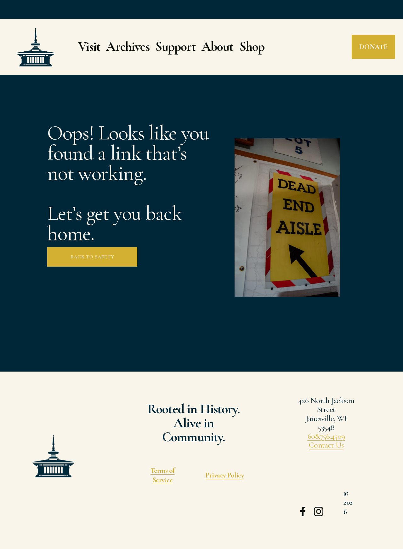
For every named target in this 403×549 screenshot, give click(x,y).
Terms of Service (162, 475)
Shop (252, 47)
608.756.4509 (326, 436)
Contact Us (326, 445)
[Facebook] (303, 511)
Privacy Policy (225, 475)
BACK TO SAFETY (92, 257)
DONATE (373, 47)
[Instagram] (319, 511)
